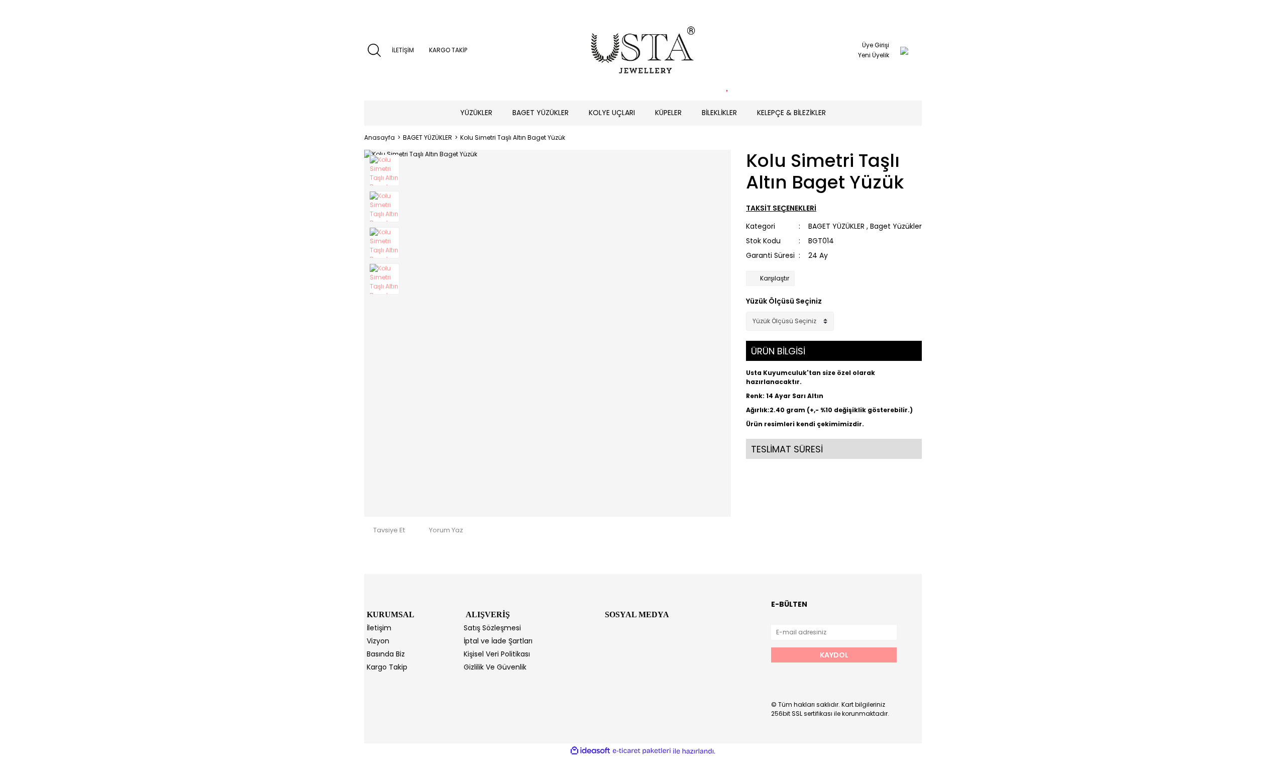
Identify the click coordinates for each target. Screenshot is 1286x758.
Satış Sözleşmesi (492, 628)
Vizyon (378, 641)
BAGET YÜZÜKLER (836, 226)
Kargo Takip (387, 667)
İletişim (379, 628)
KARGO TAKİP (448, 50)
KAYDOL (834, 655)
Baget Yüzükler (896, 226)
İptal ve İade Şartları (498, 641)
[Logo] (643, 50)
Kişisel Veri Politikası (497, 654)
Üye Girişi (875, 45)
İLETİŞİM (403, 50)
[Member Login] (904, 50)
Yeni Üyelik (873, 55)
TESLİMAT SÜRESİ (787, 449)
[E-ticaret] (641, 750)
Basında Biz (386, 654)
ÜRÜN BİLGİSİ (778, 351)
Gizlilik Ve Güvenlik (495, 667)
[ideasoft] (590, 751)
